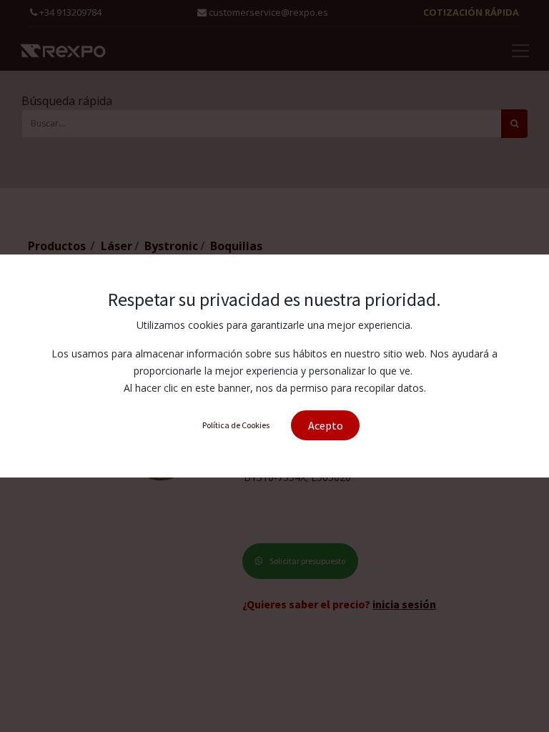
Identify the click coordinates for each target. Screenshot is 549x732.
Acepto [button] (325, 425)
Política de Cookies (235, 425)
